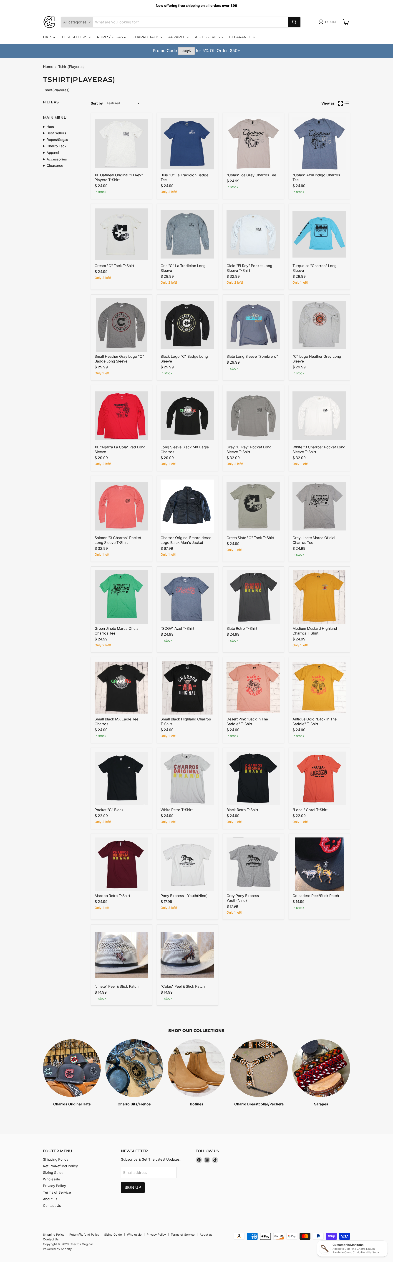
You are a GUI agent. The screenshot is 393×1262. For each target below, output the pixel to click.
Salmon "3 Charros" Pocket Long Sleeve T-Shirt (118, 540)
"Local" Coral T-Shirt (310, 809)
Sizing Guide (53, 1172)
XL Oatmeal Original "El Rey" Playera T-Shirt (119, 177)
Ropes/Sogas (110, 37)
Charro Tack (146, 37)
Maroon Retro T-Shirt (112, 895)
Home (48, 67)
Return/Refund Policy (60, 1166)
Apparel (177, 37)
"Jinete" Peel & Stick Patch (117, 986)
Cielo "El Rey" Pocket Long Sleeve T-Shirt (249, 268)
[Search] (294, 22)
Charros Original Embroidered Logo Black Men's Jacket (186, 540)
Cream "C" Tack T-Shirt (114, 265)
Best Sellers (75, 37)
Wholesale (51, 1179)
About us (50, 1199)
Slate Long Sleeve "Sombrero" (252, 356)
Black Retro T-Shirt (242, 809)
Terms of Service (57, 1192)
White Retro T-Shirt (177, 809)
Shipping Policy (55, 1159)
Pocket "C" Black (109, 809)
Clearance (240, 37)
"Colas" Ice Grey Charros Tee (251, 175)
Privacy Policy (54, 1186)
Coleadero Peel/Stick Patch (315, 895)
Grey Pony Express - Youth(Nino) (244, 898)
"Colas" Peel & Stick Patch (183, 986)
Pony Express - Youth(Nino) (184, 895)
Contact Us (52, 1205)
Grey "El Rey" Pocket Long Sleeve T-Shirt (249, 449)
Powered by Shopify (57, 1249)
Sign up (133, 1187)
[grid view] (340, 103)
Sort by (97, 103)
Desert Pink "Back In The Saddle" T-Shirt (247, 721)
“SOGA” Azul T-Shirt (177, 628)
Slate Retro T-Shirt (242, 628)
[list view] (347, 103)
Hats (48, 37)
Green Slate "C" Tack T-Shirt (250, 537)
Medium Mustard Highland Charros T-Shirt (314, 630)
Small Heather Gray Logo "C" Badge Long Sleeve (119, 358)
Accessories (208, 37)
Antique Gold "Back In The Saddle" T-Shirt (314, 721)
